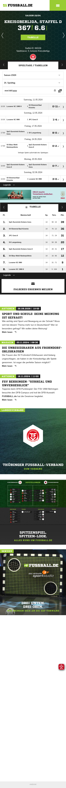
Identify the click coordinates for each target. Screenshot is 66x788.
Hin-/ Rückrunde (62, 207)
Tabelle (33, 37)
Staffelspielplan (62, 64)
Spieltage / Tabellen (33, 65)
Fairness (4, 207)
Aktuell (4, 64)
